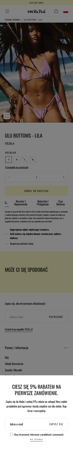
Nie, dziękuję (36, 439)
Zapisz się (56, 424)
